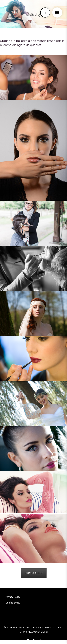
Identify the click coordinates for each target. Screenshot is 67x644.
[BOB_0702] (33, 403)
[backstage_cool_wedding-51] (33, 268)
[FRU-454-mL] (33, 538)
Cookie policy (13, 602)
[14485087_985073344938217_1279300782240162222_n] (33, 223)
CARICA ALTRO (34, 573)
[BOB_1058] (33, 448)
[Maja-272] (33, 150)
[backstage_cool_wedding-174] (33, 313)
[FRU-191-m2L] (33, 492)
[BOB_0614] (33, 358)
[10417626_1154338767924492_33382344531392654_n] (33, 77)
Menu (57, 12)
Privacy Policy (13, 596)
